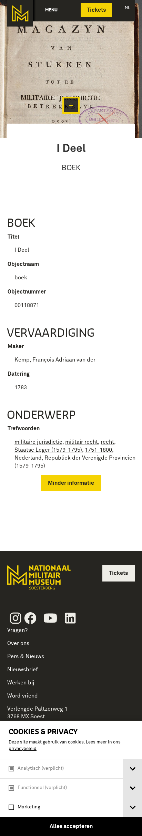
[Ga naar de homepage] (20, 13)
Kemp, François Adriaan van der (54, 360)
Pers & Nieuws (25, 656)
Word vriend (22, 696)
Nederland (28, 458)
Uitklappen (71, 105)
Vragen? (17, 630)
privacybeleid (23, 749)
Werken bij (20, 682)
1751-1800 (98, 450)
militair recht (81, 442)
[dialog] (71, 778)
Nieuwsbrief (22, 669)
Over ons (18, 643)
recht (107, 442)
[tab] (132, 768)
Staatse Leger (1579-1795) (48, 450)
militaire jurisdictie (38, 442)
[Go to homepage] (38, 580)
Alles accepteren (71, 826)
